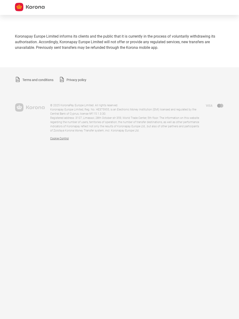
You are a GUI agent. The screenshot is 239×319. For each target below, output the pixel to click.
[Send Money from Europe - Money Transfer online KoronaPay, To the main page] (30, 107)
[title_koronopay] (30, 7)
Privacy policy (76, 80)
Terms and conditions (37, 80)
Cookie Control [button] (59, 138)
